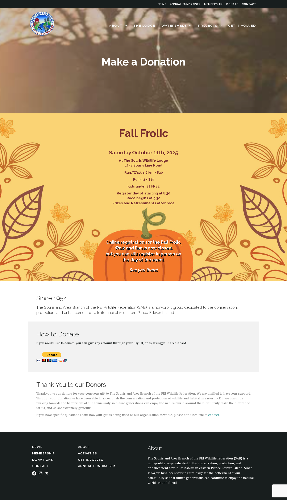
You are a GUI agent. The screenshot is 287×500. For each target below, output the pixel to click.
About (84, 447)
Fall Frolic (143, 133)
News (162, 4)
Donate (232, 4)
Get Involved (90, 460)
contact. (214, 415)
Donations (42, 460)
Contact (249, 4)
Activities (88, 453)
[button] (34, 473)
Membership (213, 4)
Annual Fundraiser (185, 4)
